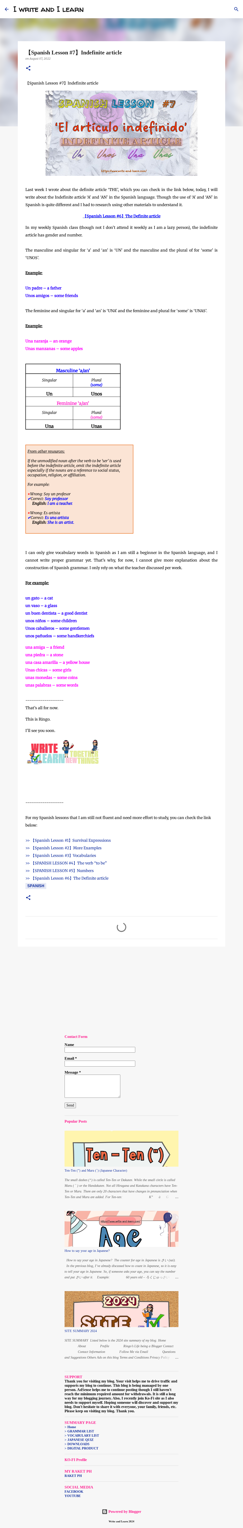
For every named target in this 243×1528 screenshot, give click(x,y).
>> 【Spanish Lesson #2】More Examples (63, 848)
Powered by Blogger (124, 1512)
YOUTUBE (73, 1496)
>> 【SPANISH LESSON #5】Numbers (59, 870)
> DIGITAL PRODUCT (81, 1448)
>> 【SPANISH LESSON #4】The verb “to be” (66, 863)
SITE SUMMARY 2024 (81, 1331)
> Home (70, 1427)
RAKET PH (73, 1476)
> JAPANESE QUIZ (79, 1440)
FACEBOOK (74, 1491)
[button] (28, 68)
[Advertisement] (121, 987)
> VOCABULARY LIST (82, 1435)
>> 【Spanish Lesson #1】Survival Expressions (68, 840)
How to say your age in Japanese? (87, 1251)
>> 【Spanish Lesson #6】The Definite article (66, 878)
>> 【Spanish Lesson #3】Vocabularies (60, 855)
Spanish (35, 886)
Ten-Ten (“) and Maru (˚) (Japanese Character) (96, 1170)
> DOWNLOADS (77, 1444)
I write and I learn (48, 9)
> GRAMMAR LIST (79, 1431)
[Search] (90, 9)
